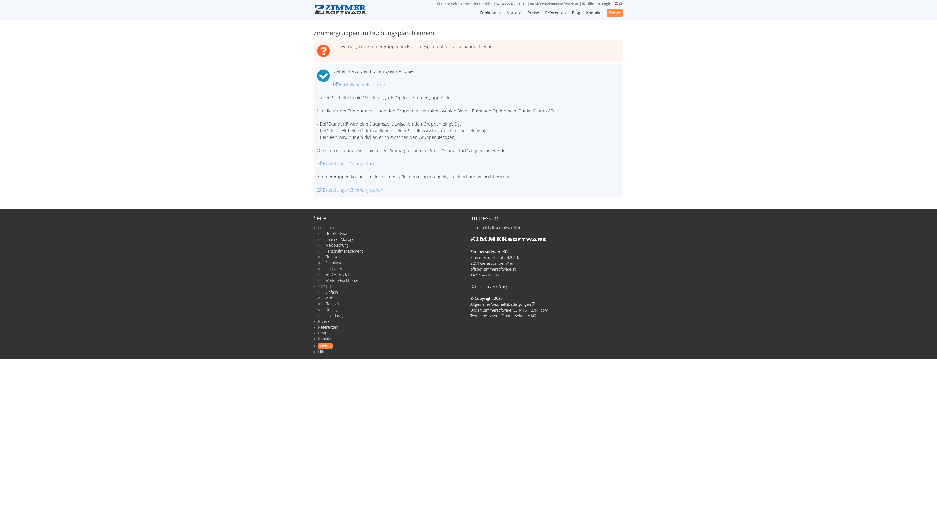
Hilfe (589, 3)
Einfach (331, 292)
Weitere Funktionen (342, 280)
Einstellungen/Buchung (361, 84)
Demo (614, 13)
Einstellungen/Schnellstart (348, 163)
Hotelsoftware (337, 233)
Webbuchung (336, 245)
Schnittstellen (337, 262)
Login (606, 3)
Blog (576, 13)
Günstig (331, 309)
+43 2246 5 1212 (512, 3)
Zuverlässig (334, 315)
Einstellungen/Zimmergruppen (352, 190)
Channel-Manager (340, 239)
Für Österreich (337, 274)
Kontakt (593, 13)
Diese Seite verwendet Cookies (466, 3)
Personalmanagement (344, 251)
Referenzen (555, 13)
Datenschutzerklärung (489, 286)
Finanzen (333, 257)
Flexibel (332, 303)
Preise (533, 13)
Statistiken (334, 268)
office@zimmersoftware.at (556, 3)
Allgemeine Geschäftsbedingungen (501, 304)
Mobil (330, 298)
